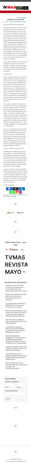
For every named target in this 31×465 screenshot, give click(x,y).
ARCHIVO (20, 194)
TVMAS (24, 21)
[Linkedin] (22, 188)
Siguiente (25, 17)
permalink (13, 196)
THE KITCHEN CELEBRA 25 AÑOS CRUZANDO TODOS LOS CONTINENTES (16, 321)
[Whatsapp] (12, 192)
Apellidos (18, 387)
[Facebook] (9, 188)
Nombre (7, 387)
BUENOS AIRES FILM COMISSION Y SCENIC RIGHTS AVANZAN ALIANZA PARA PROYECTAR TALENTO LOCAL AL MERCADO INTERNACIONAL (16, 339)
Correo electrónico (11, 391)
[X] (15, 188)
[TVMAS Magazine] (9, 7)
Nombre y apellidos (12, 382)
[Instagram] (19, 192)
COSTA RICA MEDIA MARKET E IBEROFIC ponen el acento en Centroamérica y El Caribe (16, 305)
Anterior (18, 17)
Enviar (8, 398)
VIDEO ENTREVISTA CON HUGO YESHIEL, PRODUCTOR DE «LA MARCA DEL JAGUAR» (16, 348)
